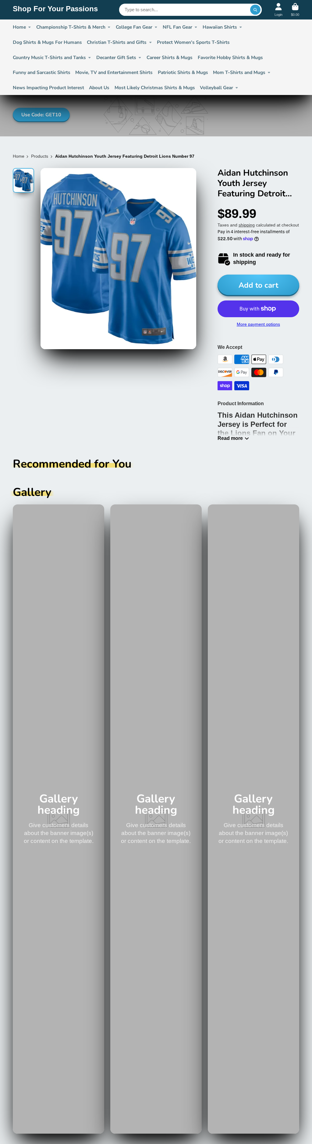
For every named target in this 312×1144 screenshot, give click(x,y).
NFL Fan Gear (177, 27)
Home (18, 156)
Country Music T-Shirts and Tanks (49, 57)
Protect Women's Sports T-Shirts (193, 42)
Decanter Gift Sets (116, 57)
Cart (295, 9)
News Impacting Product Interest (48, 87)
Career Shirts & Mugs (170, 57)
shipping (247, 225)
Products (39, 156)
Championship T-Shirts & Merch (70, 27)
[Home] (55, 9)
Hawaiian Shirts (220, 27)
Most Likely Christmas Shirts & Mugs (155, 87)
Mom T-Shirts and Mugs (239, 72)
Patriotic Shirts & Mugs (183, 72)
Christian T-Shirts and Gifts (117, 42)
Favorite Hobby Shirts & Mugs (230, 57)
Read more (230, 438)
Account (278, 9)
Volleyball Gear (216, 87)
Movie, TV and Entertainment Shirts (114, 72)
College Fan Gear (134, 27)
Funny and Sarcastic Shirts (41, 72)
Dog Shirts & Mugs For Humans (47, 42)
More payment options (258, 324)
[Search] (255, 10)
